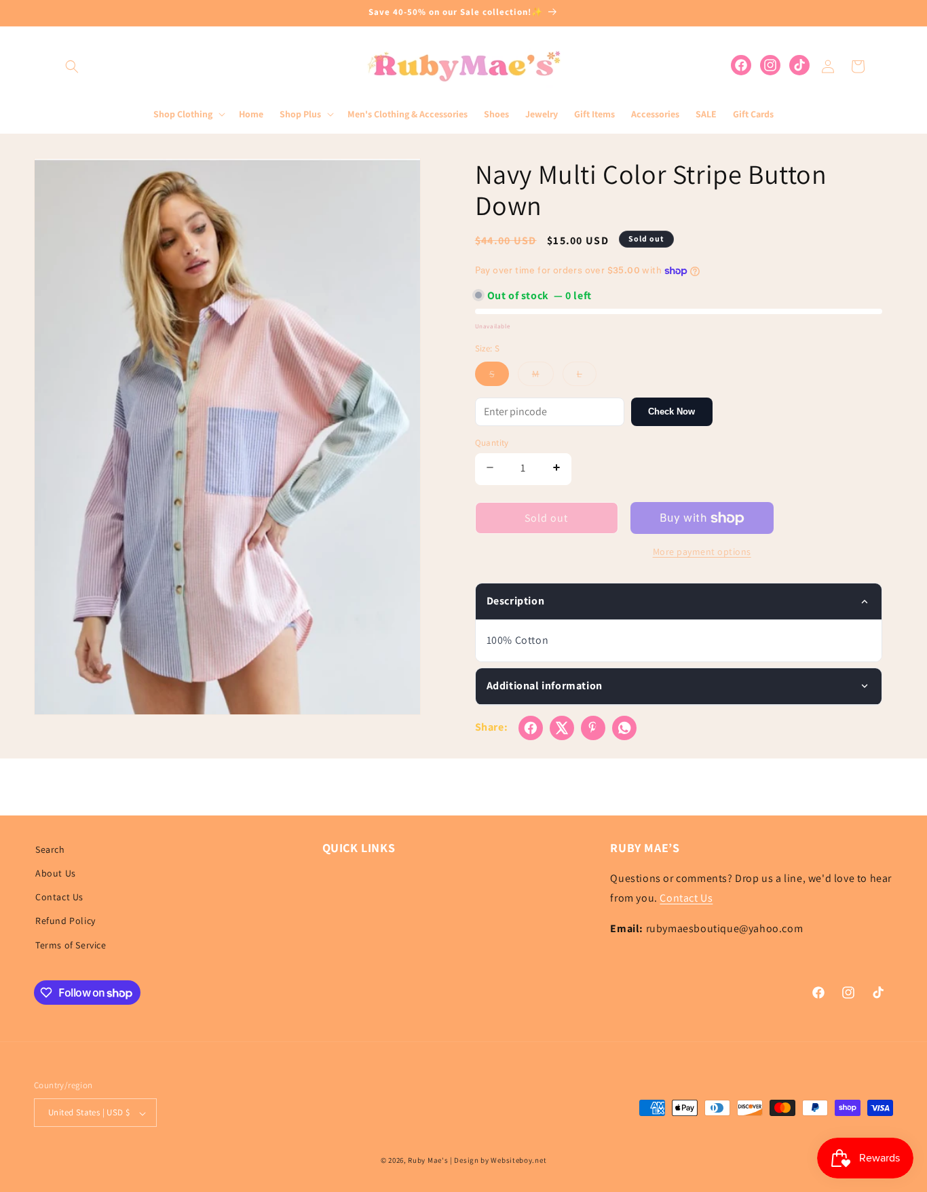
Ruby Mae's (428, 1161)
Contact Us (59, 897)
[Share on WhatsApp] (624, 728)
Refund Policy (65, 921)
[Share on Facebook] (530, 728)
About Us (55, 873)
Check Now (671, 411)
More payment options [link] (702, 551)
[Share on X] (562, 728)
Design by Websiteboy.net (500, 1161)
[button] (72, 66)
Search (50, 849)
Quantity (492, 442)
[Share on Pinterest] (593, 728)
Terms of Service (71, 945)
